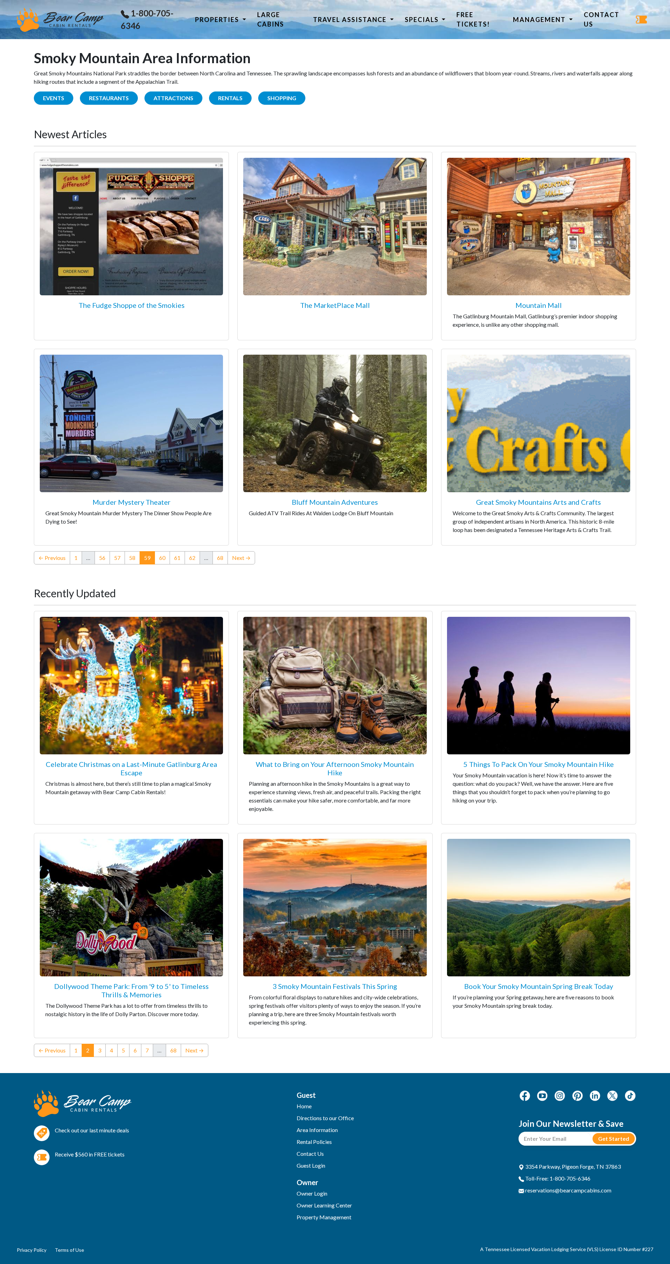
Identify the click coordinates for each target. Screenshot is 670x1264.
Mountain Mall (538, 305)
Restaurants (109, 98)
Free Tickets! (473, 19)
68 (220, 557)
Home (304, 1106)
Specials (422, 19)
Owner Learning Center (324, 1205)
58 (132, 557)
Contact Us (601, 19)
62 (192, 557)
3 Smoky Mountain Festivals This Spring (335, 986)
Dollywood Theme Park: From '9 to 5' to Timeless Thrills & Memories (131, 990)
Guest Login (311, 1165)
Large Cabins (270, 19)
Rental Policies (314, 1141)
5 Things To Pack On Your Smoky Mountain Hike (538, 764)
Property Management (324, 1217)
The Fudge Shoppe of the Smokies (132, 305)
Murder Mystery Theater (131, 502)
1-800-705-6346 (147, 19)
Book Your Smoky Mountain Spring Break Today (538, 986)
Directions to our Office (325, 1118)
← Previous (52, 557)
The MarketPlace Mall (335, 305)
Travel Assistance (350, 19)
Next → (241, 557)
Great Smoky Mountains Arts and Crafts (538, 502)
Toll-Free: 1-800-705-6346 (557, 1178)
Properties (218, 19)
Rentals (230, 98)
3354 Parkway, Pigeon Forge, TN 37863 (572, 1166)
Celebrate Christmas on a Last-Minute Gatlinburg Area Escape (131, 768)
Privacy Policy (31, 1250)
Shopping (281, 98)
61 (177, 557)
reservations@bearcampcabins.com (567, 1190)
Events (53, 98)
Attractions (173, 98)
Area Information (317, 1129)
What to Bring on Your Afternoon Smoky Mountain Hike (335, 768)
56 (102, 557)
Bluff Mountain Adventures (335, 502)
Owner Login (312, 1193)
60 (162, 557)
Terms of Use (69, 1250)
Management (540, 19)
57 (117, 557)
